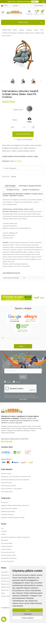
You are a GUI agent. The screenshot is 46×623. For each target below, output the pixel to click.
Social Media (38, 6)
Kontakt (15, 6)
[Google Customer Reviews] (28, 452)
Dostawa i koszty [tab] (13, 190)
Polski (5, 5)
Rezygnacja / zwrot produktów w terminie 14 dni (16, 476)
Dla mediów (4, 572)
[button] (29, 12)
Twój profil (4, 502)
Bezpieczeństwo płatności (9, 578)
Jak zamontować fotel (7, 552)
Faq (2, 528)
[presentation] (5, 81)
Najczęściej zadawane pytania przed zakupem (15, 479)
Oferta (3, 593)
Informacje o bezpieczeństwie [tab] (30, 186)
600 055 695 (6, 441)
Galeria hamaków (6, 482)
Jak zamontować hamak (8, 555)
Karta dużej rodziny (7, 491)
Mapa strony (5, 590)
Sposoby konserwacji (7, 561)
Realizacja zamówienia (8, 511)
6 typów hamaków (7, 546)
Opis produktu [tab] (10, 186)
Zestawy (13, 177)
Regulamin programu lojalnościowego (12, 517)
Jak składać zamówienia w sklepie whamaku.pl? (15, 537)
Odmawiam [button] (28, 614)
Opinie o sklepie (6, 596)
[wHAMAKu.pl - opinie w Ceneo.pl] (23, 328)
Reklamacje (4, 540)
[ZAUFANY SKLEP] (5, 452)
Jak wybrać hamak (6, 543)
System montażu (6, 549)
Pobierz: (14, 120)
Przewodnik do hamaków (9, 558)
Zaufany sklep (5, 587)
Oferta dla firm (5, 575)
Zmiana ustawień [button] (27, 618)
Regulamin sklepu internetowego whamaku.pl (15, 505)
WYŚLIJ (23, 377)
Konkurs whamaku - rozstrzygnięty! (11, 488)
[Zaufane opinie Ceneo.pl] (17, 452)
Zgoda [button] (27, 610)
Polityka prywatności (7, 581)
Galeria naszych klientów (8, 485)
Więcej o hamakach (7, 584)
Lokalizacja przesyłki (7, 514)
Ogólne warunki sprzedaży (9, 508)
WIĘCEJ (34, 1)
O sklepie (4, 531)
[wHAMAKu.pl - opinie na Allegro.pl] (31, 318)
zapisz (9, 382)
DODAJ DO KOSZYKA (23, 134)
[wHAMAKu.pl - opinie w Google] (15, 318)
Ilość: (12, 127)
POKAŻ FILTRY (23, 22)
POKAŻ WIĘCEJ (23, 399)
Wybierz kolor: (18, 110)
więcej (19, 161)
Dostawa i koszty (6, 473)
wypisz (18, 382)
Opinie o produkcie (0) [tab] (30, 190)
